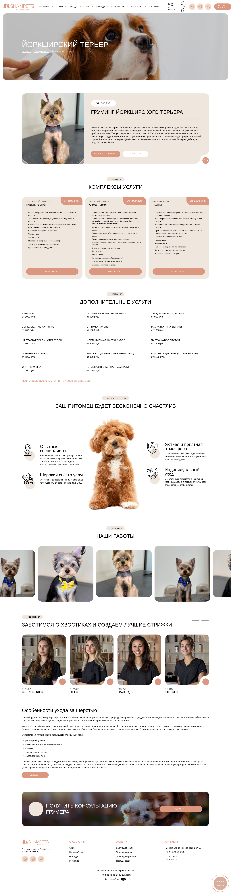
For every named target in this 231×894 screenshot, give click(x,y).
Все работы (116, 528)
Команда (100, 7)
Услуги (59, 7)
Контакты (154, 7)
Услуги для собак (124, 848)
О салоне (44, 7)
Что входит (117, 294)
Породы (73, 7)
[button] (196, 624)
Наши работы (118, 7)
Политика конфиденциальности (115, 875)
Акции (86, 7)
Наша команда (33, 617)
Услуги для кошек (124, 852)
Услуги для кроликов (126, 856)
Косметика (137, 7)
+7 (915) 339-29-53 (175, 852)
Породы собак (123, 861)
